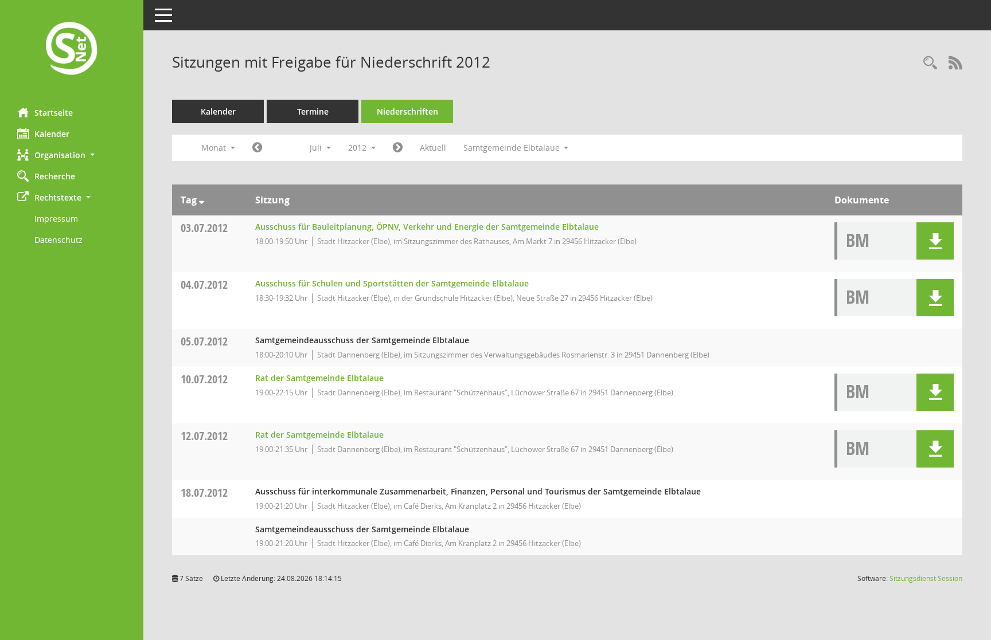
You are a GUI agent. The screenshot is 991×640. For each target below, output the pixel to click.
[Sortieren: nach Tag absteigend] (201, 200)
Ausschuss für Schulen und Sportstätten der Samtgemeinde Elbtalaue (392, 283)
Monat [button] (214, 147)
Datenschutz (58, 239)
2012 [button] (358, 147)
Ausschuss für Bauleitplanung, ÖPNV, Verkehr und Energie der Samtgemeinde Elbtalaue (427, 226)
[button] (71, 155)
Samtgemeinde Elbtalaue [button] (512, 147)
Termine (313, 111)
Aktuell (433, 147)
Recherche (54, 176)
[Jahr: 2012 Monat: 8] (397, 148)
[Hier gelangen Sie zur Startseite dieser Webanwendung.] (71, 49)
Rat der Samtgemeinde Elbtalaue (319, 377)
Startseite (53, 112)
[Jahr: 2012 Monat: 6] (257, 148)
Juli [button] (317, 147)
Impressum (56, 218)
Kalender (51, 133)
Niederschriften (407, 111)
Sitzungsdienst (925, 578)
